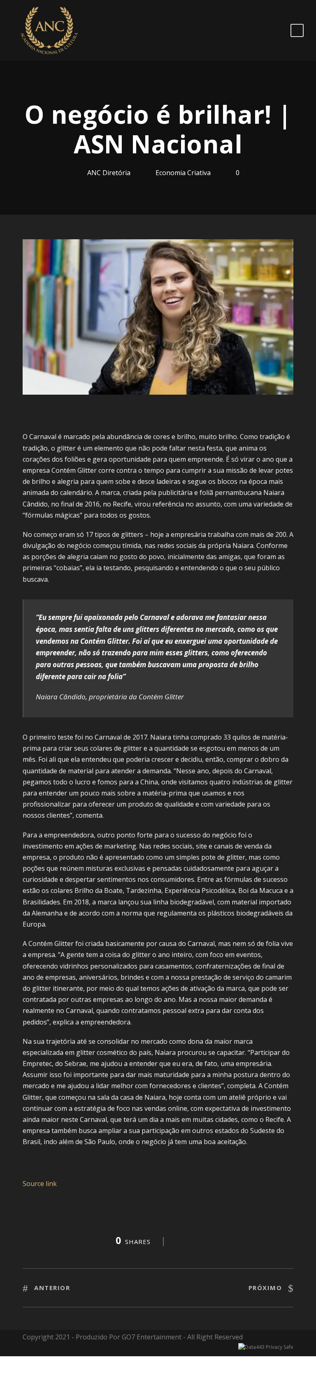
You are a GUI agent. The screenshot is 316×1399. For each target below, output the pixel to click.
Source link (40, 1183)
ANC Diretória (108, 172)
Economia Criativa (183, 172)
